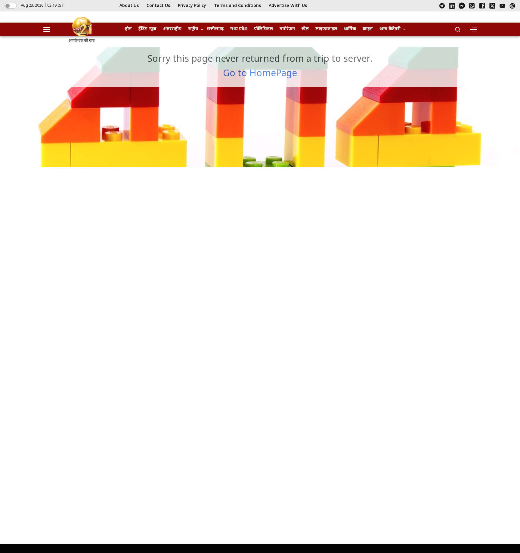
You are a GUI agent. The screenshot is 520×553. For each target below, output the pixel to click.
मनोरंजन (287, 29)
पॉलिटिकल (263, 29)
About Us (129, 6)
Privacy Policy (192, 6)
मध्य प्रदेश (238, 29)
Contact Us (158, 6)
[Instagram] (512, 6)
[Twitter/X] (492, 5)
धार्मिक (350, 29)
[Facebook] (482, 5)
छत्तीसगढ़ (215, 29)
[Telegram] (442, 5)
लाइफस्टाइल (326, 29)
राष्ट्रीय (193, 29)
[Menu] (473, 29)
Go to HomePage (260, 74)
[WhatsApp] (472, 5)
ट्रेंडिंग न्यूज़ (147, 29)
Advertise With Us (288, 6)
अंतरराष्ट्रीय (172, 29)
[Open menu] (48, 29)
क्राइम (368, 29)
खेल (305, 29)
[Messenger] (462, 5)
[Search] (458, 29)
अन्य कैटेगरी (390, 29)
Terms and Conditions (237, 6)
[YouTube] (502, 6)
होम (128, 29)
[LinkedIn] (452, 5)
